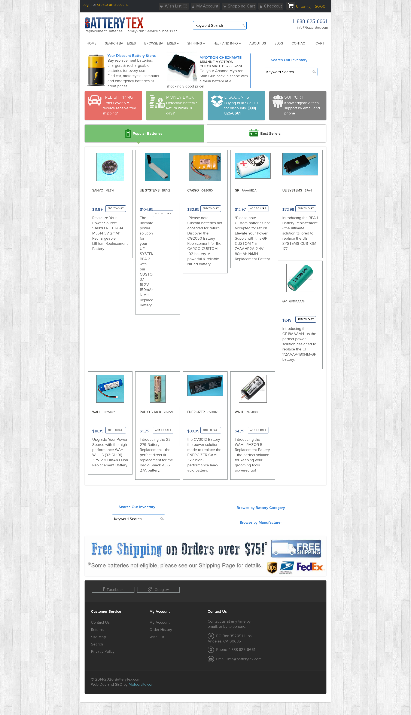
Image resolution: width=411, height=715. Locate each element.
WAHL (103, 412)
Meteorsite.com (142, 684)
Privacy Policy (103, 651)
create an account (112, 4)
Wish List (156, 637)
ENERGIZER (202, 412)
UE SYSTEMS (155, 190)
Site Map (98, 637)
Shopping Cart (241, 6)
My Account (207, 6)
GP (245, 190)
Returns (97, 629)
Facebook (115, 589)
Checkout (273, 6)
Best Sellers (270, 133)
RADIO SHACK (156, 412)
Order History (160, 629)
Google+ (162, 589)
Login (87, 4)
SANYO (103, 190)
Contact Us (100, 622)
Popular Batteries (147, 133)
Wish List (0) (176, 6)
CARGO (200, 190)
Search (97, 644)
